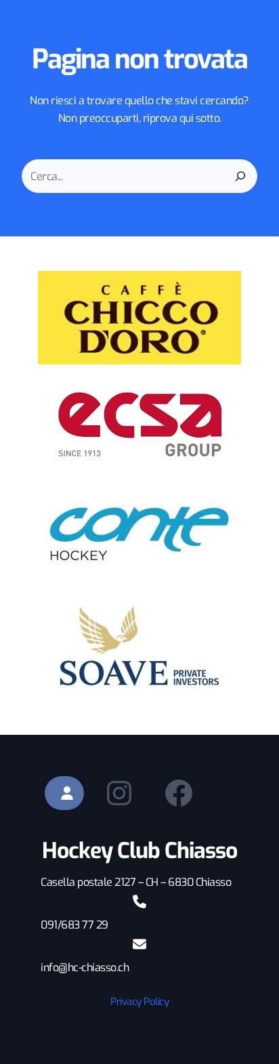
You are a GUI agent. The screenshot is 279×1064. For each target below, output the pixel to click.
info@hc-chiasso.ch (85, 967)
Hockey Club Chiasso (139, 850)
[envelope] (139, 944)
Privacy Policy (139, 1001)
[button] (64, 793)
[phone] (139, 901)
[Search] (240, 176)
